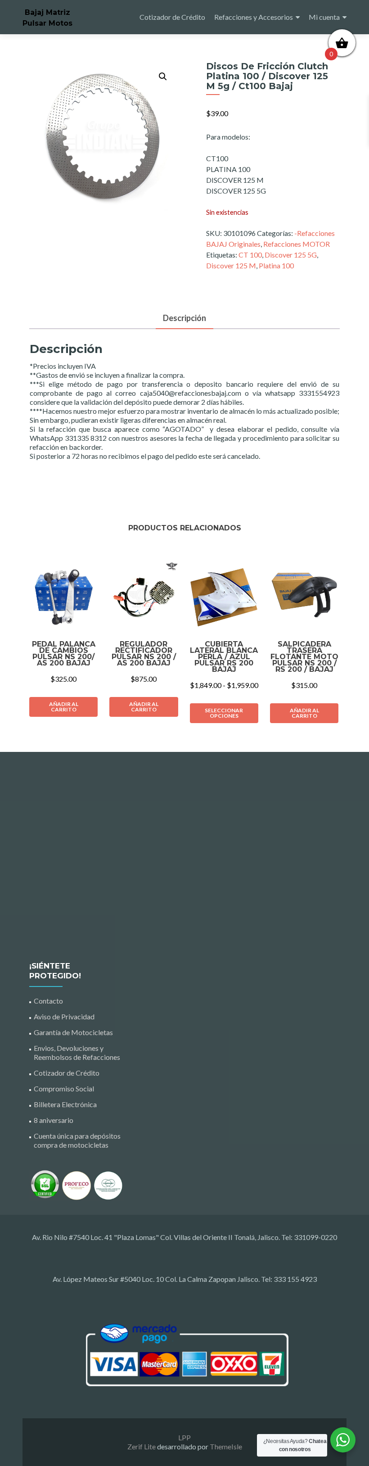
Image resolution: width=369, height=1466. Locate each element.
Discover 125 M (231, 265)
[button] (163, 76)
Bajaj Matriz (47, 12)
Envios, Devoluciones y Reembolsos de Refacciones (77, 1052)
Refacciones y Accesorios (253, 17)
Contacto (48, 1000)
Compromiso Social (64, 1088)
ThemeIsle (226, 1446)
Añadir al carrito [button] (63, 707)
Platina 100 (276, 265)
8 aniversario (53, 1120)
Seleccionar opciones (224, 713)
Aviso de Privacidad (64, 1016)
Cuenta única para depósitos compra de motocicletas (77, 1140)
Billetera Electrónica (65, 1104)
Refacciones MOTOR (296, 244)
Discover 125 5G (291, 254)
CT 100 (250, 254)
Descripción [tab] (184, 318)
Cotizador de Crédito (172, 17)
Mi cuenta (324, 17)
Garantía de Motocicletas (73, 1032)
